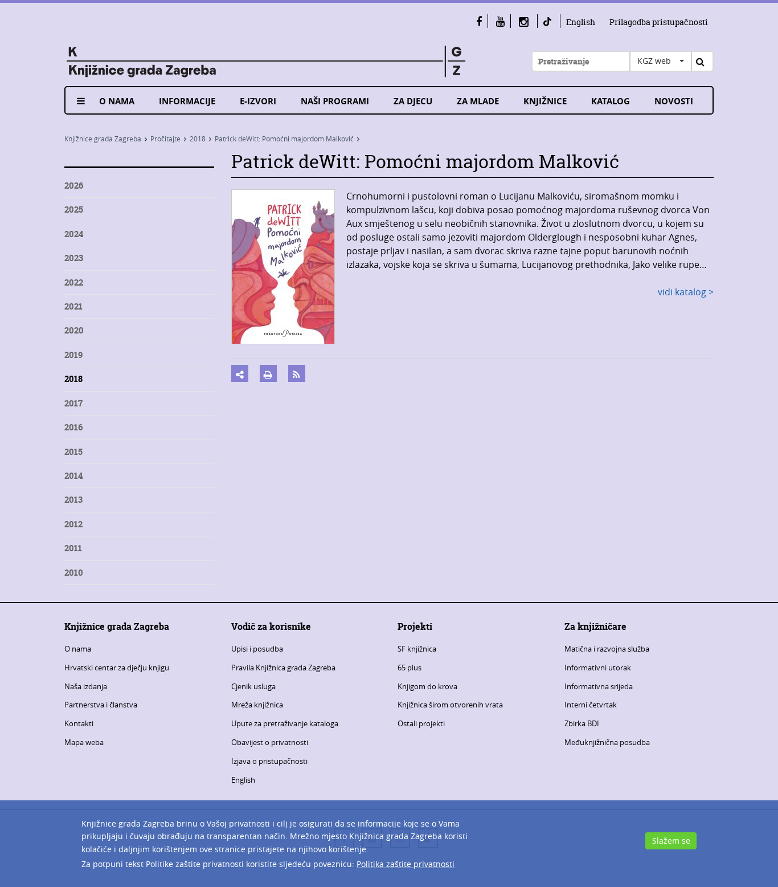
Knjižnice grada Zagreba (102, 138)
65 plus (409, 667)
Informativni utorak (597, 667)
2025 (73, 209)
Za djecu (413, 101)
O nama (116, 101)
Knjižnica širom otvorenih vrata (450, 704)
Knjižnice (545, 101)
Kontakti (78, 723)
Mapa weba (84, 742)
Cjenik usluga (253, 686)
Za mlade (478, 101)
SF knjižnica (417, 649)
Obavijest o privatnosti (269, 742)
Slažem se (671, 840)
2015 (73, 452)
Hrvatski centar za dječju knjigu (116, 667)
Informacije (187, 101)
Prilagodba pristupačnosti (658, 22)
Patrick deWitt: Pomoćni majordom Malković (284, 138)
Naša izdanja (85, 686)
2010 (73, 573)
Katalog (610, 101)
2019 (73, 355)
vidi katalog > (686, 292)
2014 (73, 476)
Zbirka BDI (581, 723)
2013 (73, 500)
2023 (73, 258)
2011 (73, 548)
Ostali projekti (421, 723)
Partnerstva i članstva (100, 704)
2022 (73, 282)
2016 (73, 427)
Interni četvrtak (590, 704)
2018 (198, 138)
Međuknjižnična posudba (607, 742)
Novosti (673, 101)
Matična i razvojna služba (606, 649)
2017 (73, 403)
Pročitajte (165, 138)
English (580, 22)
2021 (73, 306)
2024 (73, 234)
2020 (74, 330)
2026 (73, 186)
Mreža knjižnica (257, 704)
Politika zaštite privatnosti (405, 863)
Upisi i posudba (257, 649)
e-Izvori (258, 101)
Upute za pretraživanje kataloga (284, 723)
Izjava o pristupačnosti (269, 761)
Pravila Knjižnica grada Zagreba (283, 667)
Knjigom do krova (427, 686)
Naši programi (335, 101)
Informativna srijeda (598, 686)
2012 (73, 524)
